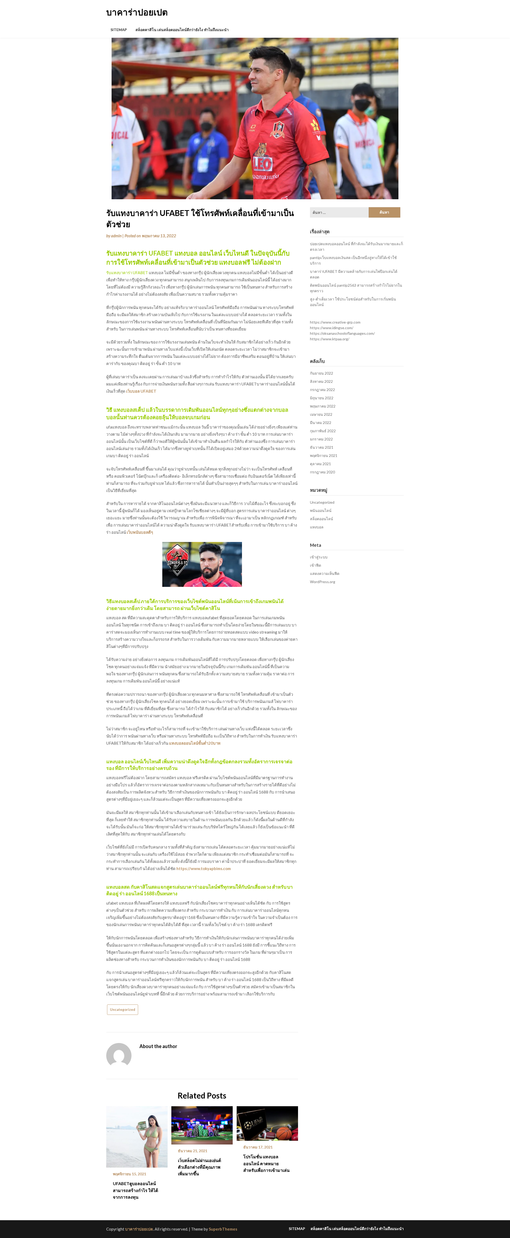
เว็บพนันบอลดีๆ (140, 532)
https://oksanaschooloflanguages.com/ (342, 333)
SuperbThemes (223, 1229)
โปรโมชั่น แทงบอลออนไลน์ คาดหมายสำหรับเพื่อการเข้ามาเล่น (266, 1163)
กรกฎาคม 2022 (322, 389)
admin (116, 235)
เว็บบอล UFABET (141, 391)
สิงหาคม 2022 (321, 381)
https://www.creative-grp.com (335, 322)
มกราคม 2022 (321, 439)
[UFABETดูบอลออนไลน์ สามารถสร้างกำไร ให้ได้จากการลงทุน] (137, 1135)
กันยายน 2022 (321, 373)
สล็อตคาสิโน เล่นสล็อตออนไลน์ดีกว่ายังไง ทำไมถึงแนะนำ (182, 29)
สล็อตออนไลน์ (321, 518)
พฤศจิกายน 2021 (323, 455)
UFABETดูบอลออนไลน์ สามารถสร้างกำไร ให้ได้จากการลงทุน (135, 1190)
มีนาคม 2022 (320, 422)
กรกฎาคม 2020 (322, 472)
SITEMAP (118, 29)
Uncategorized (122, 1009)
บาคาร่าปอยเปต (137, 12)
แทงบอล (317, 527)
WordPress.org (322, 581)
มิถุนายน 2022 (321, 398)
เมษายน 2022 (321, 414)
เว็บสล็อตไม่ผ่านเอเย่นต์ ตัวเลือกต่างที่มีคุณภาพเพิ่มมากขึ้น (199, 1167)
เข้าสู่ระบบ (319, 557)
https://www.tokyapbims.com (203, 868)
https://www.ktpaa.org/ (329, 339)
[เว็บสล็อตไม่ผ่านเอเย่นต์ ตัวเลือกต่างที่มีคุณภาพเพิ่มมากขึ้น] (202, 1123)
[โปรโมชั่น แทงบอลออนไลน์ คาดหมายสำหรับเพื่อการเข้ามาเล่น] (267, 1121)
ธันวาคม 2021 (321, 447)
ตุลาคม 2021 (320, 463)
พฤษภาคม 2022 (322, 406)
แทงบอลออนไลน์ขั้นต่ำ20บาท (194, 743)
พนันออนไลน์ (321, 510)
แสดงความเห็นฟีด (324, 573)
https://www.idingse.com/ (331, 327)
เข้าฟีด (315, 565)
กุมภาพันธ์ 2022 (323, 431)
